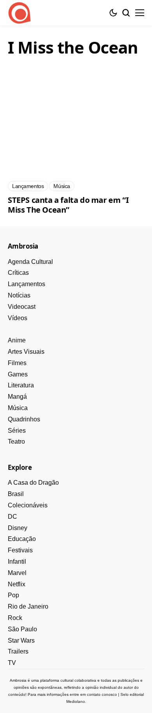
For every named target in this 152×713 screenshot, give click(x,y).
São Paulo (22, 629)
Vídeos (17, 318)
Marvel (17, 573)
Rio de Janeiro (28, 606)
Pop (13, 595)
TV (12, 662)
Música (18, 408)
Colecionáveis (28, 505)
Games (18, 374)
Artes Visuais (26, 351)
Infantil (17, 561)
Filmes (17, 363)
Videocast (21, 306)
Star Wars (21, 640)
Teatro (16, 441)
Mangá (17, 396)
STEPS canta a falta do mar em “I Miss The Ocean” (68, 205)
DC (12, 516)
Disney (17, 528)
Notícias (19, 295)
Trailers (18, 651)
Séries (17, 430)
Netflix (16, 584)
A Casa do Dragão (33, 482)
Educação (22, 539)
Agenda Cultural (30, 261)
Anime (17, 340)
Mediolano (75, 701)
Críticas (18, 272)
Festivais (20, 550)
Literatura (21, 385)
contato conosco (102, 694)
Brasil (16, 494)
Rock (15, 617)
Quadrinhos (24, 419)
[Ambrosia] (19, 13)
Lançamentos (26, 284)
